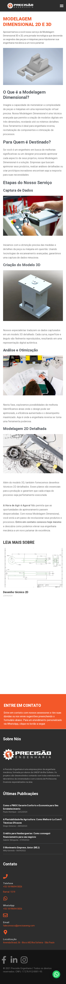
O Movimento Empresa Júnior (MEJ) (21, 847)
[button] (61, 6)
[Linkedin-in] (14, 960)
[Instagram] (24, 960)
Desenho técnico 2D (15, 592)
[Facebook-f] (4, 960)
